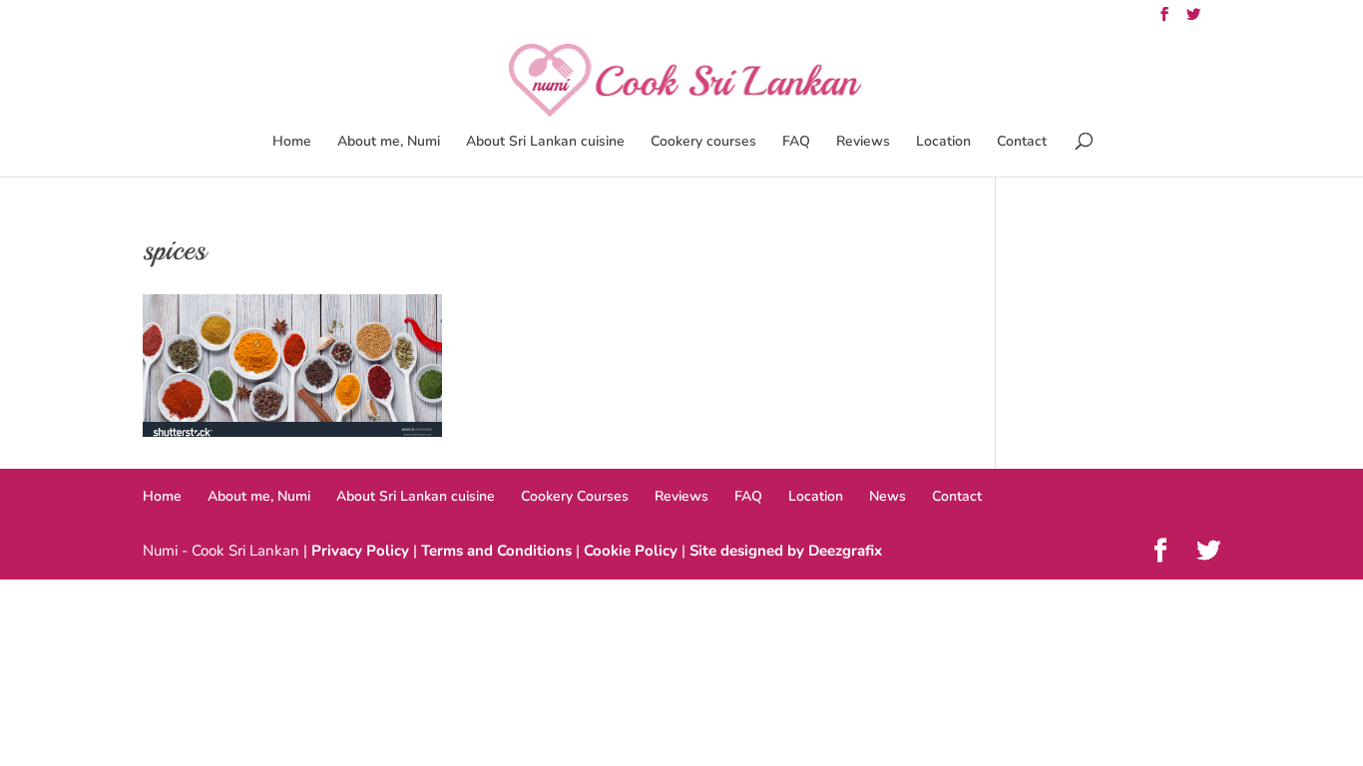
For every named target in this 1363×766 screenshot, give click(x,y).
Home (291, 143)
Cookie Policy (631, 551)
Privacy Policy (360, 551)
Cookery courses (703, 143)
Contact (1022, 143)
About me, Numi (388, 143)
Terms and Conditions (496, 551)
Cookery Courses (575, 496)
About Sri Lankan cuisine (545, 143)
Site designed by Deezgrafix (785, 551)
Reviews (863, 143)
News (887, 496)
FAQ (796, 143)
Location (943, 143)
